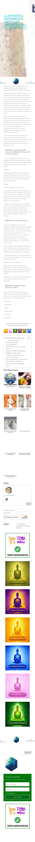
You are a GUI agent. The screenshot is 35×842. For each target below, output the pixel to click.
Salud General (8, 22)
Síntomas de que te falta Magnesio (15, 363)
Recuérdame (21, 524)
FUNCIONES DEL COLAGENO (14, 361)
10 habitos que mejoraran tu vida (15, 355)
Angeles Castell (15, 834)
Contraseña (7, 513)
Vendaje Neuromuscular (11, 342)
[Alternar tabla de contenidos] (28, 337)
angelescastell (10, 495)
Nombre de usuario (9, 510)
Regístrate (19, 528)
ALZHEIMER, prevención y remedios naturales (15, 348)
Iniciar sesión (17, 797)
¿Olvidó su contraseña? (10, 793)
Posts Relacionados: (13, 340)
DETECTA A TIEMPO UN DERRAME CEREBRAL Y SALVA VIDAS (15, 352)
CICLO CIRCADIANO (11, 344)
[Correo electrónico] (7, 499)
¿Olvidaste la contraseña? (23, 526)
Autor (7, 366)
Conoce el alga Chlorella (12, 357)
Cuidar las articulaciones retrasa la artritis (16, 359)
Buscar (29, 504)
